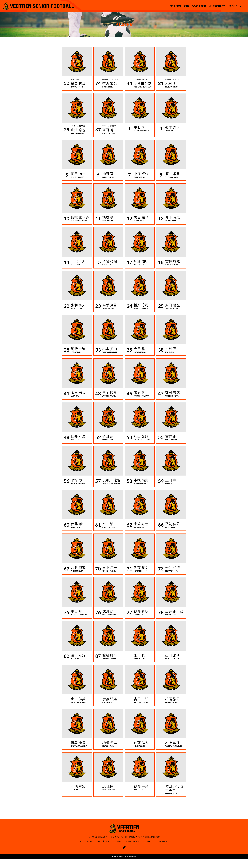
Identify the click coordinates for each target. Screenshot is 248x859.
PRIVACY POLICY (163, 841)
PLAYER (195, 6)
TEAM (203, 6)
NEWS (178, 6)
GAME (186, 6)
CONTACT (232, 6)
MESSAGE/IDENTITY (217, 6)
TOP (171, 6)
